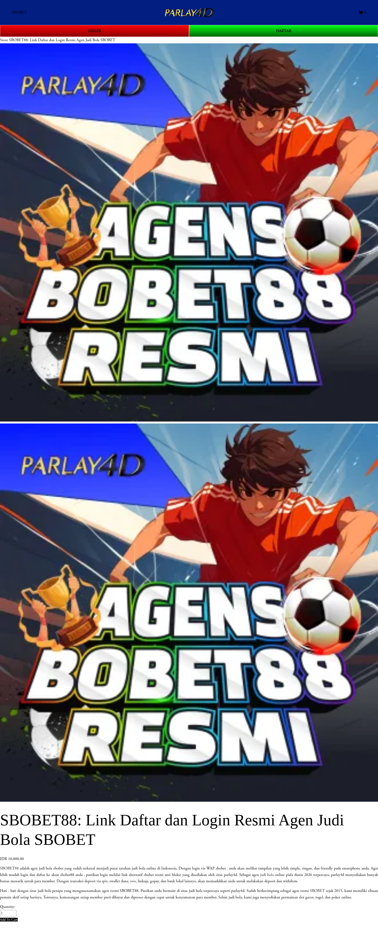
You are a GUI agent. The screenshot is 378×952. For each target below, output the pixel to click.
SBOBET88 (9, 868)
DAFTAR (283, 31)
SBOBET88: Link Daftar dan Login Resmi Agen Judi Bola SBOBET (62, 40)
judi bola (267, 874)
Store (4, 40)
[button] (9, 919)
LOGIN (94, 31)
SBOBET (317, 890)
